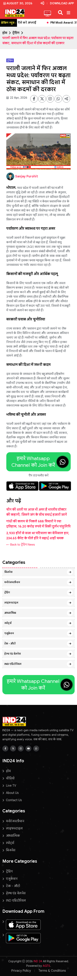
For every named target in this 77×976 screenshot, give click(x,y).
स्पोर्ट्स (7, 623)
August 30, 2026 (19, 3)
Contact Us (14, 800)
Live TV (11, 786)
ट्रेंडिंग (15, 33)
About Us (12, 793)
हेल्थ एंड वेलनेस (12, 653)
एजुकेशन (9, 633)
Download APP (62, 3)
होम (4, 33)
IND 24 (38, 961)
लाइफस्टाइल (11, 602)
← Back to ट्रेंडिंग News (20, 544)
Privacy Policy (21, 971)
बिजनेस (8, 572)
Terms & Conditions (52, 971)
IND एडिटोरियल (12, 664)
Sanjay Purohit (26, 176)
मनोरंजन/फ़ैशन (12, 582)
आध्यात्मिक (10, 613)
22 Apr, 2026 (18, 97)
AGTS (46, 966)
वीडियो (10, 778)
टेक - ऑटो (10, 643)
